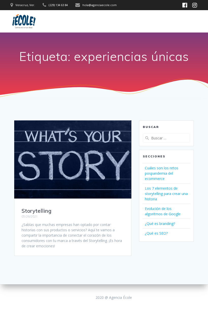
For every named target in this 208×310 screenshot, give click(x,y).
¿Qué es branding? (160, 223)
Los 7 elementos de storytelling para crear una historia (166, 193)
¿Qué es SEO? (156, 233)
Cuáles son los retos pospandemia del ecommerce (161, 173)
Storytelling (36, 210)
